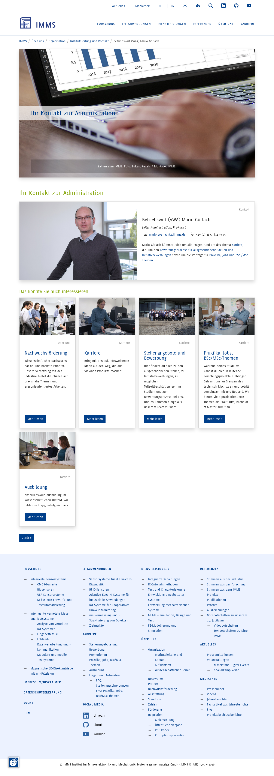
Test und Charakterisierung (166, 589)
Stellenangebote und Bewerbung (164, 355)
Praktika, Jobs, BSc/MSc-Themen (221, 355)
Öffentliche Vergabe (168, 725)
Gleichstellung (164, 720)
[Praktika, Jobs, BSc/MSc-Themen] (227, 316)
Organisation (156, 649)
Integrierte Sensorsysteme (48, 579)
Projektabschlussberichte (224, 715)
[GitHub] (237, 5)
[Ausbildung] (47, 450)
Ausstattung (156, 694)
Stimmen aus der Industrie (225, 579)
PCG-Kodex (162, 730)
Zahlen (152, 704)
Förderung (155, 709)
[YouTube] (250, 5)
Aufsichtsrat (163, 665)
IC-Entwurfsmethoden (163, 584)
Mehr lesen (35, 419)
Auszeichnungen (218, 610)
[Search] (211, 5)
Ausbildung (36, 487)
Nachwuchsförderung (46, 353)
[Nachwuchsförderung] (47, 316)
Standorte (154, 699)
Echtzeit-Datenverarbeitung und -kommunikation (54, 644)
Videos (211, 694)
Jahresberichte (217, 699)
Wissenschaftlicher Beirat (172, 670)
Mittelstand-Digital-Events (231, 665)
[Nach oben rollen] (264, 766)
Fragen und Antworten (104, 675)
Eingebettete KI (47, 634)
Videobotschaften (226, 625)
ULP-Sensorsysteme (50, 595)
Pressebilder (215, 689)
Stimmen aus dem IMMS (223, 589)
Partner (153, 684)
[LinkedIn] (224, 5)
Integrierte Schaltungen (164, 579)
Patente (212, 605)
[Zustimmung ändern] (14, 762)
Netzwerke (155, 679)
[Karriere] (107, 316)
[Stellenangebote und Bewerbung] (167, 316)
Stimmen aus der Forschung (226, 584)
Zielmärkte (96, 625)
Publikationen (216, 600)
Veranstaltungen (218, 660)
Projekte (213, 595)
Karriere (237, 245)
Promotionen (98, 655)
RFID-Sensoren (99, 589)
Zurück (26, 538)
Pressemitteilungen (220, 655)
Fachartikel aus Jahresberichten (228, 704)
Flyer (210, 709)
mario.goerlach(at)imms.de (167, 234)
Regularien (155, 715)
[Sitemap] (198, 5)
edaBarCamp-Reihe (226, 670)
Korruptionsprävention (170, 735)
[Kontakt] (186, 5)
